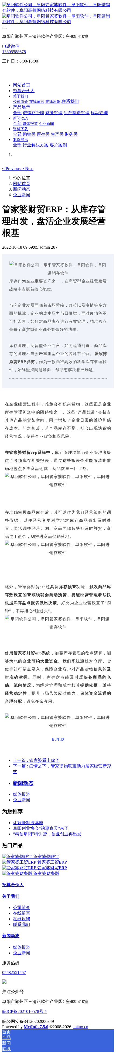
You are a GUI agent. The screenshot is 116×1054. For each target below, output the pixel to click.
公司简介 (21, 907)
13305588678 (14, 51)
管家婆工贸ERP (52, 862)
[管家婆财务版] (17, 873)
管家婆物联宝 (46, 856)
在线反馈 (21, 919)
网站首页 (21, 85)
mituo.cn (80, 1026)
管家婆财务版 (46, 873)
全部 (17, 112)
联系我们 (21, 924)
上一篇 (36, 760)
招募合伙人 (13, 884)
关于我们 (10, 896)
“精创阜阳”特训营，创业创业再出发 (47, 834)
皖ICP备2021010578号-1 (24, 1011)
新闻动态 (21, 189)
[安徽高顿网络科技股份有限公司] (58, 13)
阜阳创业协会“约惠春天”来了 (41, 828)
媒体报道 (21, 794)
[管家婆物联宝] (17, 856)
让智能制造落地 (28, 822)
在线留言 (21, 913)
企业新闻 (21, 195)
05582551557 (14, 972)
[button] (12, 168)
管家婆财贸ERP (52, 867)
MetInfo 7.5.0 (36, 1026)
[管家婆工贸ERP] (19, 862)
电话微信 (10, 46)
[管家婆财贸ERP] (19, 867)
